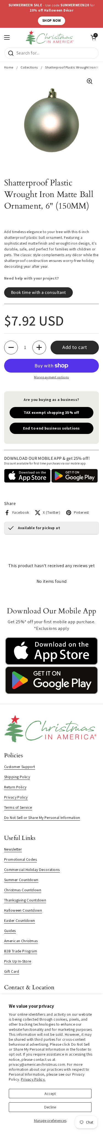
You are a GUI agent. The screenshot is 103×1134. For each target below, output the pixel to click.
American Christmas (21, 940)
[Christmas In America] (50, 38)
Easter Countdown (19, 920)
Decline (50, 1107)
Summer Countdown (21, 879)
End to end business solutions (51, 428)
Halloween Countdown (23, 910)
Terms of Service (18, 807)
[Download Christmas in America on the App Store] (51, 663)
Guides (10, 930)
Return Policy (15, 787)
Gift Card (11, 971)
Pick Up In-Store (17, 961)
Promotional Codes (20, 859)
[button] (11, 347)
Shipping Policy (17, 776)
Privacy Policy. (33, 1079)
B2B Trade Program (20, 951)
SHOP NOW (51, 20)
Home (8, 67)
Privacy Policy (16, 797)
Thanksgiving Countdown (25, 900)
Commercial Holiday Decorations (32, 869)
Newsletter (13, 849)
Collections (29, 67)
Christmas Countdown (22, 889)
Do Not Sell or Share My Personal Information (42, 817)
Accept (50, 1093)
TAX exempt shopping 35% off (51, 412)
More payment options (51, 377)
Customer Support (19, 766)
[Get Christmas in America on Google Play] (51, 692)
